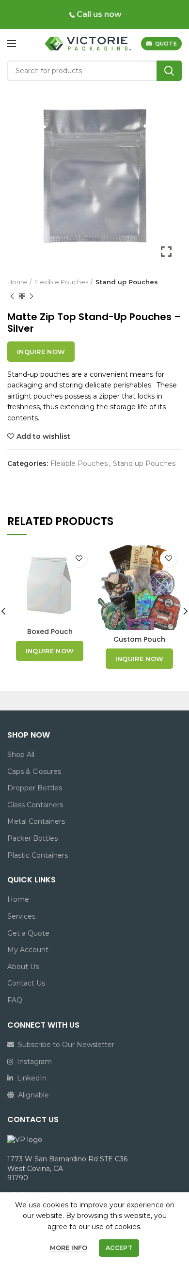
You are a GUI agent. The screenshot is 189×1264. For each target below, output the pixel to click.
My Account (27, 949)
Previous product (12, 296)
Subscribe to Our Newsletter (64, 1044)
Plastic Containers (37, 855)
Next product (31, 296)
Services (21, 916)
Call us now (98, 14)
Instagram (32, 1061)
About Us (23, 966)
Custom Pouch (139, 639)
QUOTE (166, 43)
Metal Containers (36, 821)
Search (169, 71)
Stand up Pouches (126, 282)
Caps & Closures (34, 771)
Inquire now (41, 351)
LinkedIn (30, 1078)
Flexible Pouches (61, 282)
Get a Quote (28, 933)
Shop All (20, 754)
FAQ (14, 1000)
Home (17, 282)
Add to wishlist (43, 436)
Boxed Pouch (50, 631)
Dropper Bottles (34, 788)
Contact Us (26, 983)
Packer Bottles (32, 838)
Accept (119, 1247)
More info (68, 1247)
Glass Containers (35, 805)
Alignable (31, 1095)
